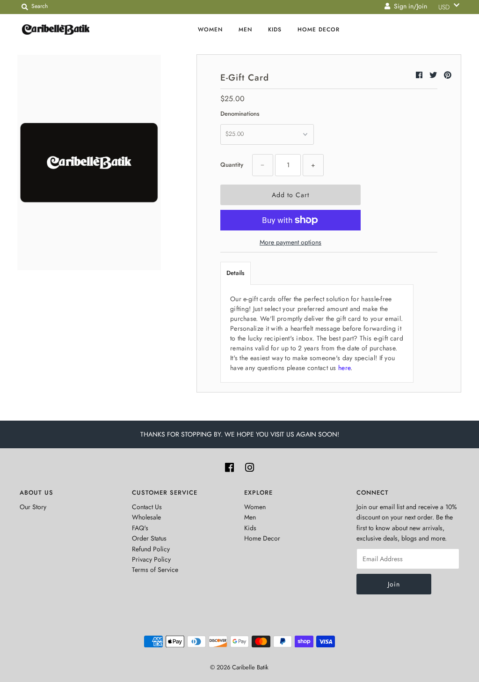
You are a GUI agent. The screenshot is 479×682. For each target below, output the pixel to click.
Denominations (240, 113)
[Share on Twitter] (434, 75)
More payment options (290, 242)
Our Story (33, 507)
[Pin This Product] (447, 75)
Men (245, 29)
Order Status (149, 538)
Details (235, 272)
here (344, 367)
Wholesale (146, 517)
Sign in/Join (408, 6)
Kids (275, 29)
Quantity (231, 164)
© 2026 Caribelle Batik (239, 667)
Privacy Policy (151, 559)
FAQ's (140, 528)
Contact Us (147, 507)
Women (210, 29)
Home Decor (319, 29)
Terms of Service (155, 569)
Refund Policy (151, 549)
